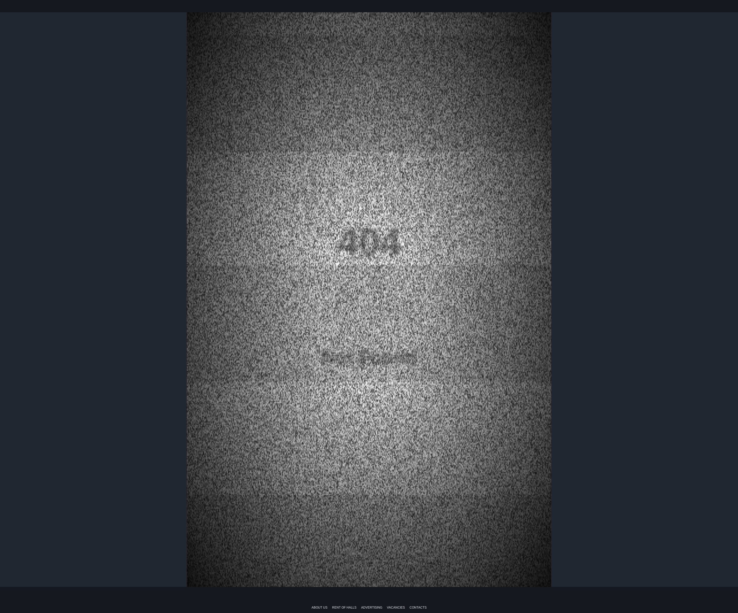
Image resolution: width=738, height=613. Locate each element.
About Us (319, 607)
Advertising (371, 607)
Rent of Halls (344, 607)
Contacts (418, 607)
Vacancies (396, 607)
